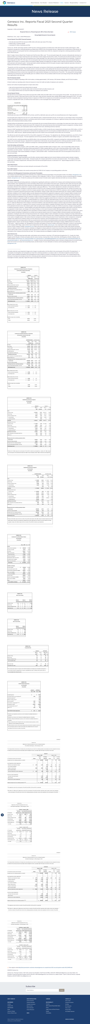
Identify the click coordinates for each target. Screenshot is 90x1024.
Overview (48, 1004)
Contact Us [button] (83, 2)
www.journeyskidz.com (30, 238)
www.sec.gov (51, 224)
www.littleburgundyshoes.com (52, 238)
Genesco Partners (69, 1019)
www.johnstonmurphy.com (74, 238)
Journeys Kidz (10, 1005)
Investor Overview (30, 1000)
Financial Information (31, 1002)
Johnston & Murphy (11, 1011)
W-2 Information (68, 1006)
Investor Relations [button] (54, 2)
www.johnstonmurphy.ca (13, 240)
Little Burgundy (10, 1007)
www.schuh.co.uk (63, 238)
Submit (61, 990)
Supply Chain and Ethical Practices (52, 1009)
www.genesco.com (76, 174)
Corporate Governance (31, 1004)
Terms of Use (67, 1007)
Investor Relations (31, 998)
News (62, 2)
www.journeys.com (20, 238)
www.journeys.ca (40, 238)
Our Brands (10, 1002)
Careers (67, 2)
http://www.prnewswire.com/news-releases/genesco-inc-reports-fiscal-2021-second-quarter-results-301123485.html (45, 967)
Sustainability (48, 1013)
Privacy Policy (68, 1009)
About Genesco (35, 2)
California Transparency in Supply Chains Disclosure (15, 1019)
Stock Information (30, 1007)
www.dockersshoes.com (27, 240)
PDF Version (73, 32)
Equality (47, 1011)
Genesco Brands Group (11, 1013)
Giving (47, 1007)
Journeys (9, 1004)
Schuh (8, 1009)
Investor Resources (30, 1009)
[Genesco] (9, 3)
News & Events (30, 1006)
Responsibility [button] (74, 2)
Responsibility (49, 1002)
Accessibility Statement (69, 1011)
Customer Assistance (69, 1002)
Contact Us (68, 998)
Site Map (67, 1004)
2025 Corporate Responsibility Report (53, 1005)
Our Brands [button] (43, 2)
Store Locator (67, 1000)
